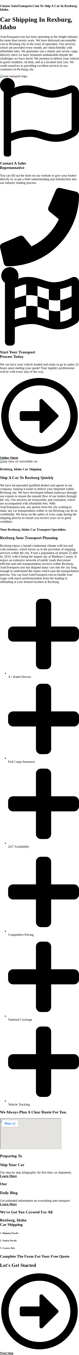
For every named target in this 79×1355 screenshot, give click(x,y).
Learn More (8, 1176)
